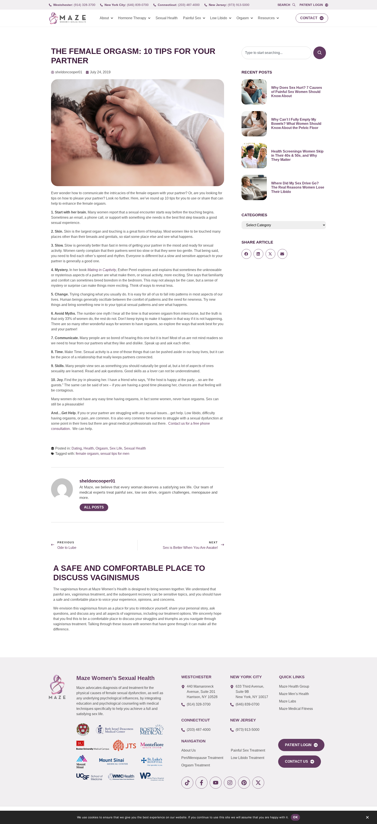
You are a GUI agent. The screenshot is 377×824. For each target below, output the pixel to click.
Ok (295, 817)
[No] (367, 818)
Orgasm (242, 18)
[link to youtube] (216, 783)
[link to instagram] (230, 783)
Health (89, 448)
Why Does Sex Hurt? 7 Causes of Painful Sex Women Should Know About (296, 92)
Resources (266, 18)
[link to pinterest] (244, 783)
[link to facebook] (201, 783)
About (104, 18)
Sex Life (116, 448)
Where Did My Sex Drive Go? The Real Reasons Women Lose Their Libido (297, 187)
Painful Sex (192, 18)
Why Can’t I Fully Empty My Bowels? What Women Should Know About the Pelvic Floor (296, 124)
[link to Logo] (67, 18)
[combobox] (277, 52)
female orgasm (87, 453)
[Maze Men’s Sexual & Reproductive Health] (57, 687)
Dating (77, 448)
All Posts (94, 507)
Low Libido (218, 18)
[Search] (319, 52)
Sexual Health (167, 18)
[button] (246, 254)
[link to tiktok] (187, 783)
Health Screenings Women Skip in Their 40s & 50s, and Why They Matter (297, 155)
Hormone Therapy (132, 18)
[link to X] (258, 783)
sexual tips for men (114, 453)
